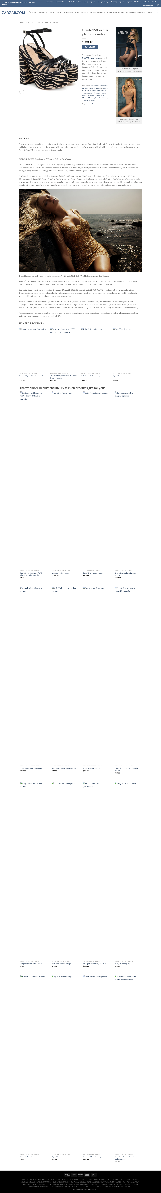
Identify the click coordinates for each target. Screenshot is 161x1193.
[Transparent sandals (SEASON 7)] (96, 870)
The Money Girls (131, 1185)
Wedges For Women (89, 100)
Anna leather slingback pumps (31, 768)
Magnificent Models (96, 1183)
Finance (84, 12)
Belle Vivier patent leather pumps (64, 768)
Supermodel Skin (116, 1185)
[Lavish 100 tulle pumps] (64, 480)
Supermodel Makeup (134, 2)
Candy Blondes (132, 1179)
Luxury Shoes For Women (97, 93)
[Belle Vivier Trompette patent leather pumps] (127, 1064)
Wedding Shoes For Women (97, 98)
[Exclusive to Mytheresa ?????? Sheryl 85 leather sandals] (33, 480)
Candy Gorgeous (89, 2)
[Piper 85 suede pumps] (64, 1064)
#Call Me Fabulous (74, 2)
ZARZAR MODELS (97, 1186)
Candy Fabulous (43, 1181)
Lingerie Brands (96, 12)
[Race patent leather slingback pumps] (127, 480)
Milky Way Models (113, 1183)
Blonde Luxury (54, 1179)
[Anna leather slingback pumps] (33, 675)
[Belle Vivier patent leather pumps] (64, 675)
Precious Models (30, 1185)
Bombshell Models (70, 1179)
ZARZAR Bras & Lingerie (38, 1186)
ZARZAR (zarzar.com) (91, 58)
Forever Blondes (133, 1181)
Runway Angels (45, 1185)
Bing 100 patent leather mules (31, 964)
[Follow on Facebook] (156, 5)
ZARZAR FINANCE (70, 1186)
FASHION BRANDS (71, 12)
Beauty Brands (38, 12)
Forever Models (28, 1183)
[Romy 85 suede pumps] (96, 675)
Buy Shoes (90, 47)
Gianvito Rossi (90, 104)
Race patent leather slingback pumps (125, 574)
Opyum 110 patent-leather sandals (31, 376)
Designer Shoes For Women (91, 88)
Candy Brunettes (28, 1181)
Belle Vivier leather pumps (91, 376)
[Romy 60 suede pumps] (127, 870)
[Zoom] (21, 92)
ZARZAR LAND (84, 1186)
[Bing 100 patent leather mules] (33, 870)
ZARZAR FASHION (149, 2)
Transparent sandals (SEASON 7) (94, 964)
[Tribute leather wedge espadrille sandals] (127, 675)
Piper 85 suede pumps (121, 376)
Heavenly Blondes (44, 1183)
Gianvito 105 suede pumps (61, 964)
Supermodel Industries (79, 1185)
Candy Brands (55, 12)
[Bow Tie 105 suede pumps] (96, 1064)
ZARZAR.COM (13, 12)
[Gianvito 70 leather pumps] (33, 1064)
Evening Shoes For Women (43, 22)
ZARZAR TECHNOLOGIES (114, 1186)
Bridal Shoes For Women (99, 86)
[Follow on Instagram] (158, 5)
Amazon (49, 2)
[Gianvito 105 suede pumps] (64, 870)
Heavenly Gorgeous (117, 2)
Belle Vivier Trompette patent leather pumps (125, 1158)
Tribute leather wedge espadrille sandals (126, 769)
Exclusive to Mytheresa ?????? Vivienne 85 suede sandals (64, 377)
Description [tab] (24, 138)
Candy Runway (103, 2)
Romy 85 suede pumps (91, 768)
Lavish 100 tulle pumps (60, 573)
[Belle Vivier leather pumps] (96, 480)
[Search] (30, 12)
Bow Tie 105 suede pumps (92, 1157)
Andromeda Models (38, 1179)
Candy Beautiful (117, 1179)
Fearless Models (117, 1181)
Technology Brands (135, 12)
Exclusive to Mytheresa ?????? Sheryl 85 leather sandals (31, 574)
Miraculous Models (131, 1183)
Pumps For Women (88, 95)
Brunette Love (61, 2)
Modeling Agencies (115, 12)
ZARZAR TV (128, 1186)
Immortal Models (78, 1183)
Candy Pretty (72, 1181)
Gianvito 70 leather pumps (30, 1157)
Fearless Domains (101, 1181)
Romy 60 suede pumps (123, 964)
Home (22, 22)
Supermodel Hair (60, 1185)
